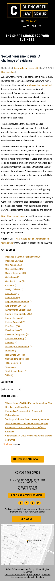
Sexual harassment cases (13, 216)
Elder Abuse (11, 297)
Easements (10, 293)
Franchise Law (12, 330)
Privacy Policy (33, 574)
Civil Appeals (11, 265)
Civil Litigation (8, 72)
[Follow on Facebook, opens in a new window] (20, 503)
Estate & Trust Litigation (16, 314)
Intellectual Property (14, 338)
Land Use (9, 342)
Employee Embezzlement (17, 301)
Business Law (12, 261)
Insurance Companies (15, 334)
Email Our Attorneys (27, 459)
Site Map (20, 574)
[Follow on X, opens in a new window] (26, 503)
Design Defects (12, 289)
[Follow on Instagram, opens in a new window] (38, 503)
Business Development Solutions (30, 575)
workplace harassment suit (39, 85)
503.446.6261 (31, 21)
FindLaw (40, 577)
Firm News (10, 326)
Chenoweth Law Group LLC (25, 68)
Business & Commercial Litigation (21, 257)
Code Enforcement (14, 273)
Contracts (9, 285)
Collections (10, 277)
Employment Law (13, 306)
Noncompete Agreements (17, 346)
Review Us (27, 519)
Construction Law (13, 281)
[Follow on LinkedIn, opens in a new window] (32, 503)
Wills (7, 375)
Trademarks (10, 367)
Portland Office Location (26, 495)
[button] (52, 561)
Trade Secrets (11, 363)
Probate (9, 350)
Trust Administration (14, 371)
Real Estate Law (12, 355)
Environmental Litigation (16, 310)
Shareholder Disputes (15, 359)
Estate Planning (12, 318)
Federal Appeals (13, 322)
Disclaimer (10, 574)
